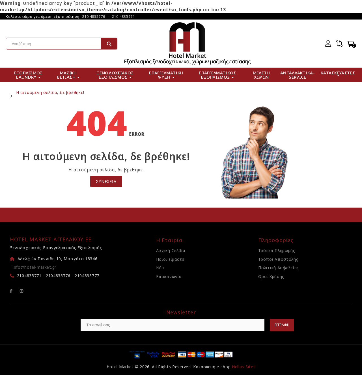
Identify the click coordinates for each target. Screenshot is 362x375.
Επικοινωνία (169, 276)
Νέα (160, 267)
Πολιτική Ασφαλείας (278, 267)
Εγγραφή (282, 324)
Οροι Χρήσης (271, 276)
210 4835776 (93, 16)
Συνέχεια (106, 181)
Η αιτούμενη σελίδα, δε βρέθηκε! (50, 92)
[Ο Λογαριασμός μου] (328, 43)
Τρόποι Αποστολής (278, 259)
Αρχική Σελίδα (170, 250)
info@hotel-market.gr (34, 267)
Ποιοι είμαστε (170, 259)
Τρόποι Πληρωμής (276, 250)
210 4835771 (123, 16)
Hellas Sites (243, 366)
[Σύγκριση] (339, 43)
